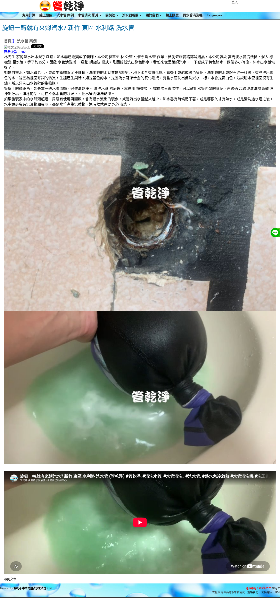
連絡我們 (252, 592)
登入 (234, 2)
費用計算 (28, 15)
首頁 (7, 41)
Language (214, 15)
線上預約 (45, 15)
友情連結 (266, 592)
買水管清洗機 (193, 15)
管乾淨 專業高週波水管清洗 (30, 588)
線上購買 (172, 15)
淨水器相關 (130, 15)
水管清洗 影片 (88, 15)
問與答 (110, 15)
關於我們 (152, 15)
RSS (277, 592)
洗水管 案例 (65, 15)
